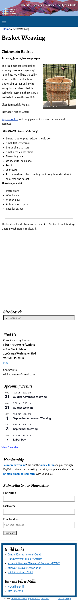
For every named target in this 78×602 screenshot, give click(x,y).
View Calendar (9, 447)
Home (6, 29)
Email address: (11, 519)
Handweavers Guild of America (25, 558)
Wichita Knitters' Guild (20, 572)
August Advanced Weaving (30, 397)
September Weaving (25, 429)
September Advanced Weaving (32, 418)
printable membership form (19, 473)
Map (5, 362)
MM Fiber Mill (16, 591)
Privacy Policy (64, 598)
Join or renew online (14, 465)
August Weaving (23, 407)
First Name (9, 492)
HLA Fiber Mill (16, 586)
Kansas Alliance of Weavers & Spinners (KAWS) (34, 563)
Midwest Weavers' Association (24, 567)
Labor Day (19, 439)
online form (47, 465)
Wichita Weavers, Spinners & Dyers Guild (30, 598)
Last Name (9, 506)
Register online (10, 119)
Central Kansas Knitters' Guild (24, 554)
